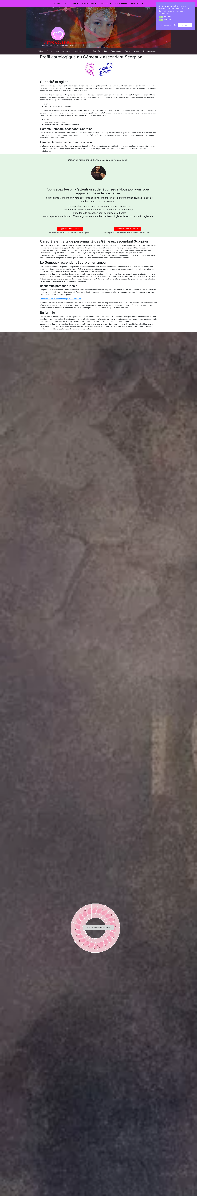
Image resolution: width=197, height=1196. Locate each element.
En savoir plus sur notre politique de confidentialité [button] (172, 12)
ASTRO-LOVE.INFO (57, 42)
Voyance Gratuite (63, 51)
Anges (136, 51)
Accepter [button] (185, 25)
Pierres (127, 51)
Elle (74, 3)
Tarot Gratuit (116, 51)
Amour (49, 51)
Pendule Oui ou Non (81, 51)
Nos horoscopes (149, 51)
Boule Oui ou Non (100, 51)
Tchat (40, 51)
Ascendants (136, 3)
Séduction (105, 3)
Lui (65, 3)
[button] (44, 169)
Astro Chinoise (121, 3)
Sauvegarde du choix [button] (168, 25)
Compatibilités (88, 3)
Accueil (57, 3)
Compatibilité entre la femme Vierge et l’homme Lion (60, 299)
